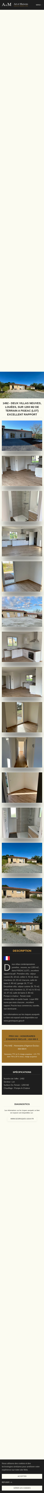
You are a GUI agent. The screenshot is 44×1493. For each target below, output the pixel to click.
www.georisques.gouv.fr (22, 1119)
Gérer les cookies (22, 1488)
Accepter (22, 1476)
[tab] (7, 958)
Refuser (5, 1482)
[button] (39, 5)
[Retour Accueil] (19, 5)
